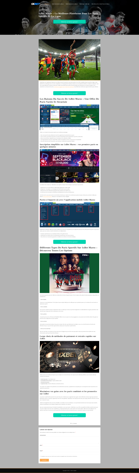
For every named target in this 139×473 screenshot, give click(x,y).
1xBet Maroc (47, 3)
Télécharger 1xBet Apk (84, 3)
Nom (41, 445)
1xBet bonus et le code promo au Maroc (100, 3)
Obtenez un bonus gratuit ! (69, 22)
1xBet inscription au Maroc (72, 3)
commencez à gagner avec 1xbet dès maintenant (64, 86)
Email (41, 450)
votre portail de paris (47, 196)
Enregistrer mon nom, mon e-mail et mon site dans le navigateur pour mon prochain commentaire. (59, 456)
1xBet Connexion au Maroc (58, 3)
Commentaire (43, 435)
